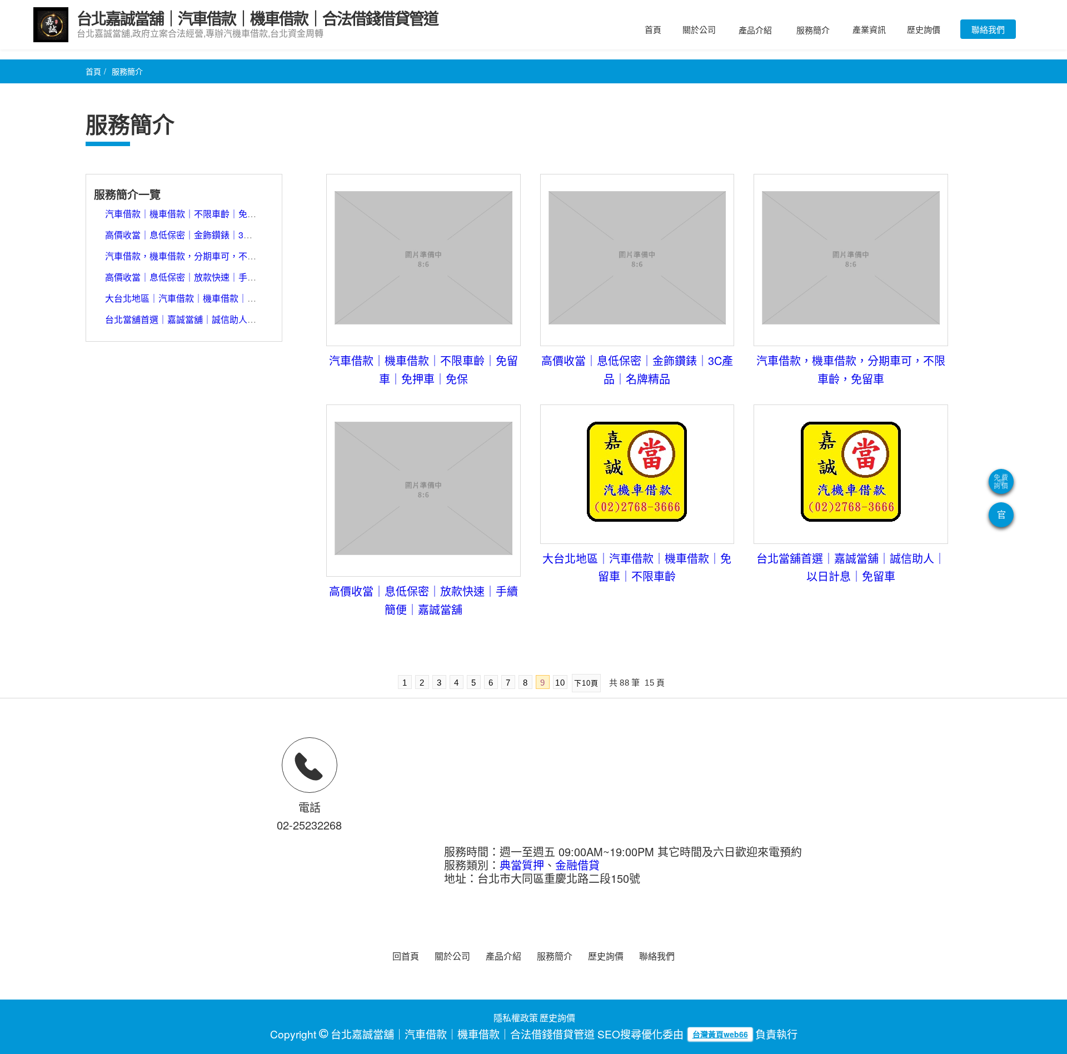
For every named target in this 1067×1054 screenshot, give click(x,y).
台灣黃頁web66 (720, 1034)
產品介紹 (755, 30)
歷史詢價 (923, 29)
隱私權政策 (515, 1017)
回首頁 (405, 956)
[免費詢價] (1001, 481)
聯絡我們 (988, 29)
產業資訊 (869, 29)
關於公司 (699, 29)
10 (560, 682)
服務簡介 (813, 30)
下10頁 (586, 683)
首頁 (653, 29)
